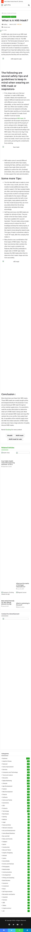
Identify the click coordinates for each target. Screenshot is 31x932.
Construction (6, 847)
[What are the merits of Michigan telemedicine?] (23, 517)
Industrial (4, 897)
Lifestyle (14, 16)
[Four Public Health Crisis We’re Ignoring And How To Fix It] (8, 455)
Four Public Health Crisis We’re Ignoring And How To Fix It (8, 462)
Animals (4, 855)
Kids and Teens (6, 850)
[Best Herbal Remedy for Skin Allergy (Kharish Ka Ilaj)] (8, 595)
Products (4, 808)
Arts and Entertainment (8, 830)
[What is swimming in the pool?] (23, 597)
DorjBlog (5, 24)
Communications (7, 872)
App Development (7, 786)
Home (4, 13)
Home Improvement (7, 766)
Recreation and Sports (8, 894)
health (10, 435)
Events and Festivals (8, 863)
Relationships (6, 869)
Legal (3, 822)
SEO (3, 805)
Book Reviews (6, 880)
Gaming (4, 816)
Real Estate (5, 814)
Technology (5, 811)
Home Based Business (8, 833)
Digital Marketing (7, 780)
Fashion (4, 789)
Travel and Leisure (7, 775)
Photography (6, 866)
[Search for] (29, 6)
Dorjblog (8, 429)
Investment (5, 886)
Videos (4, 905)
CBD (3, 902)
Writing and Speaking (8, 877)
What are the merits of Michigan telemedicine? (22, 585)
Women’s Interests (7, 827)
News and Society (7, 839)
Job (3, 911)
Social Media (5, 861)
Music (4, 888)
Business (4, 758)
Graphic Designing (7, 852)
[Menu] (2, 6)
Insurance (5, 883)
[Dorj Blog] (7, 5)
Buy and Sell (5, 836)
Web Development (7, 791)
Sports (4, 844)
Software (4, 797)
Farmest (4, 900)
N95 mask (20, 118)
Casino (4, 858)
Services (4, 769)
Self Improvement (7, 891)
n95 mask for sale (16, 439)
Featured (4, 764)
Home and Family (7, 800)
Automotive (5, 802)
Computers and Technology (10, 772)
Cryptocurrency (6, 908)
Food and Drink (6, 825)
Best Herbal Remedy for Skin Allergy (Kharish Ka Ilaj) (7, 602)
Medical (4, 819)
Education (5, 778)
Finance (4, 794)
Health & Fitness (11, 13)
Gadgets (4, 841)
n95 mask (20, 435)
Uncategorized (6, 875)
